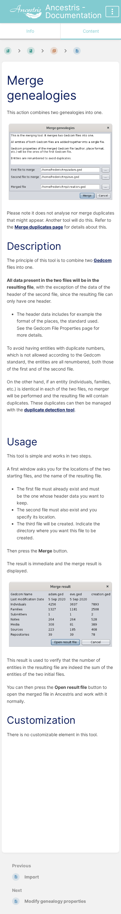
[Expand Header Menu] (112, 11)
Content (91, 31)
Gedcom (103, 260)
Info (30, 31)
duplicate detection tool (49, 409)
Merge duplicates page (39, 227)
